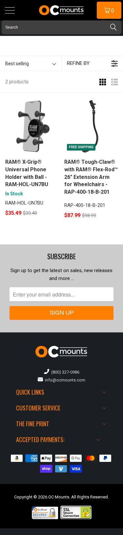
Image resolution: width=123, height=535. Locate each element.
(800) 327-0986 (64, 372)
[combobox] (61, 27)
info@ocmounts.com (64, 380)
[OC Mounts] (61, 10)
